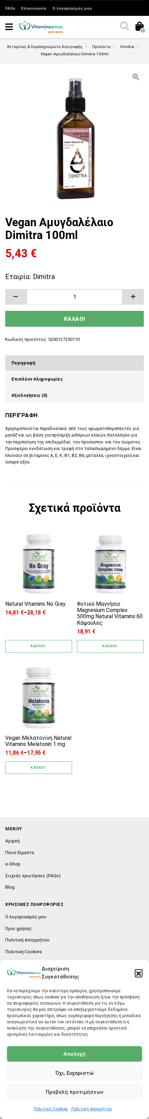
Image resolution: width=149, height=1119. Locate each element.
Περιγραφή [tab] (23, 362)
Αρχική (12, 840)
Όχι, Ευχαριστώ (74, 1073)
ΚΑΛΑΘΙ (74, 319)
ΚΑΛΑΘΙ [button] (109, 646)
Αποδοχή (74, 1054)
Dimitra (44, 277)
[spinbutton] (75, 297)
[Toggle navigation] (9, 26)
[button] (138, 972)
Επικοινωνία (33, 8)
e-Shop (12, 864)
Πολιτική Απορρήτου (91, 1109)
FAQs (10, 8)
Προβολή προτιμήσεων (74, 1092)
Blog (10, 887)
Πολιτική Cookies (51, 1109)
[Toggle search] (124, 27)
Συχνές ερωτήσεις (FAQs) (33, 875)
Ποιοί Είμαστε (19, 852)
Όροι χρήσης (18, 928)
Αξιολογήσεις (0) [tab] (29, 395)
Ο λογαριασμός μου (72, 8)
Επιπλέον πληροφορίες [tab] (37, 379)
